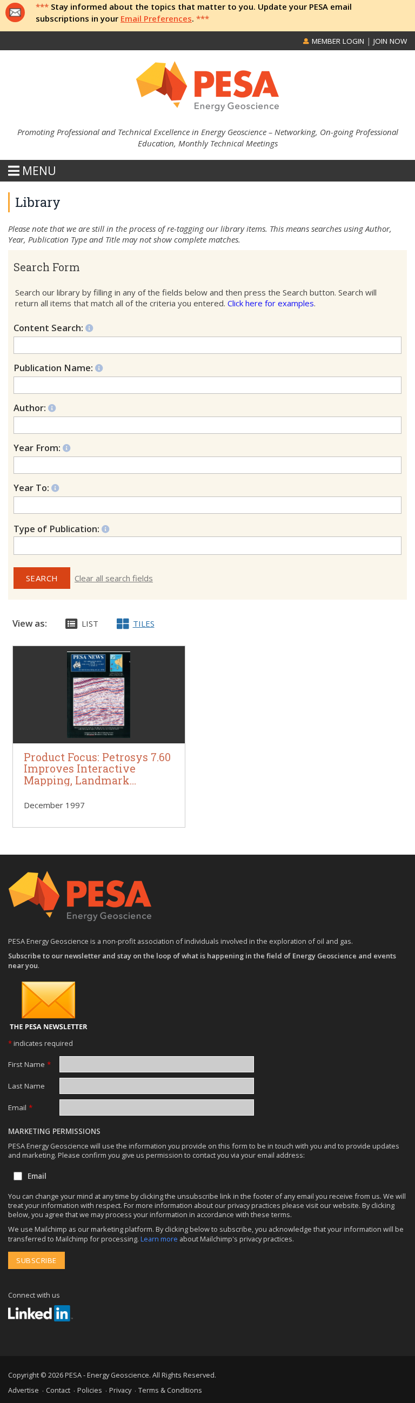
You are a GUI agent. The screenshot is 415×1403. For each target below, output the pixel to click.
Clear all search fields (114, 578)
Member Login (337, 41)
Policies (89, 1390)
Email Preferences (156, 18)
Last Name (26, 1086)
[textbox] (66, 545)
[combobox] (207, 545)
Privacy (120, 1390)
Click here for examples (270, 303)
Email (20, 1107)
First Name (29, 1064)
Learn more (159, 1239)
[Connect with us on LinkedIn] (40, 1313)
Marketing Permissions (54, 1131)
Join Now (390, 41)
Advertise (23, 1390)
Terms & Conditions (170, 1390)
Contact (58, 1390)
